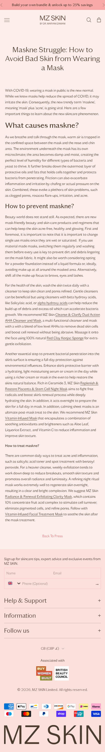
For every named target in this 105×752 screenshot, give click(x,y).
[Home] (52, 20)
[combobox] (13, 583)
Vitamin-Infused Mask (21, 418)
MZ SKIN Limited (44, 690)
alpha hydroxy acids (52, 303)
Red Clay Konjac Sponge (65, 338)
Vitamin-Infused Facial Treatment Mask (34, 514)
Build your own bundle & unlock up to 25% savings (52, 5)
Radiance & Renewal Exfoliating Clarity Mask (38, 496)
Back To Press (52, 536)
